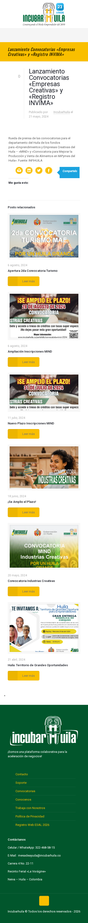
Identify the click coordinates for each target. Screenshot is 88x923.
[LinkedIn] (51, 918)
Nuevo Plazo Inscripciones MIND (31, 423)
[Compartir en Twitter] (39, 171)
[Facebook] (29, 918)
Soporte (21, 782)
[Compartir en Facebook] (49, 171)
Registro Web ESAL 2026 (32, 825)
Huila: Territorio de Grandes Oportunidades (38, 665)
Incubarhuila (62, 112)
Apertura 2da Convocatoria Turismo (32, 270)
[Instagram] (58, 918)
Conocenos (23, 799)
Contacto (21, 774)
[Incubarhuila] (44, 14)
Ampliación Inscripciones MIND (30, 351)
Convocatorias (25, 791)
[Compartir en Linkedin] (29, 171)
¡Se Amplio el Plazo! (22, 502)
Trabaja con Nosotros (30, 808)
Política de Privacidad (29, 816)
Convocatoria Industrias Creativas (31, 581)
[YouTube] (44, 918)
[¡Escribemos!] (19, 171)
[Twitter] (37, 918)
